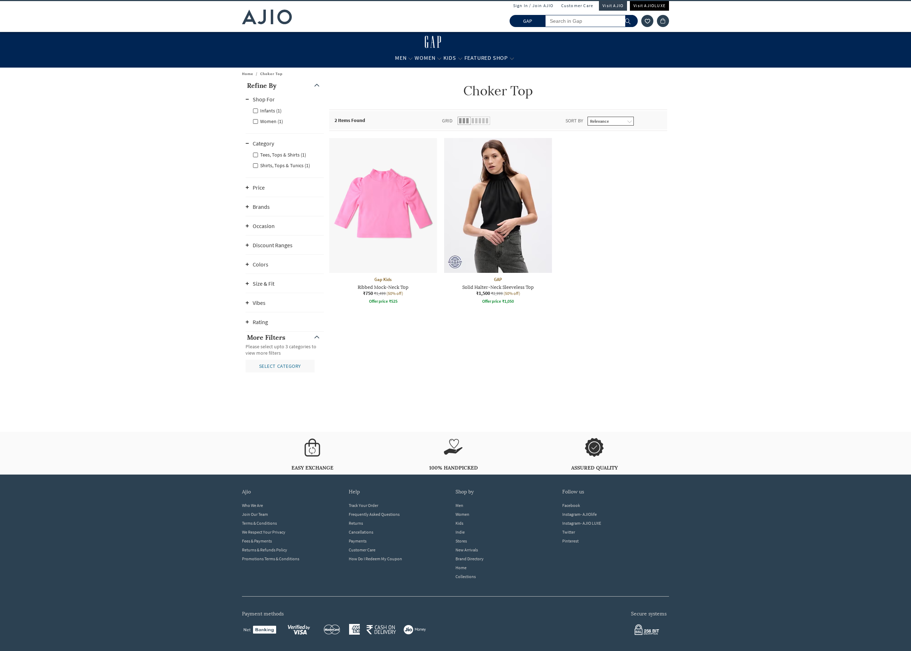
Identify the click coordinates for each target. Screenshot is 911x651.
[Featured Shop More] (512, 58)
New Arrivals (467, 549)
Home (247, 73)
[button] (647, 21)
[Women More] (439, 58)
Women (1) (271, 121)
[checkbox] (284, 110)
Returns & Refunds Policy (264, 549)
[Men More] (410, 58)
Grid (447, 120)
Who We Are (252, 505)
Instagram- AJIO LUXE (581, 523)
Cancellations (361, 532)
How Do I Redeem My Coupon (375, 558)
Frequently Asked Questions (374, 514)
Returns (356, 523)
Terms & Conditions (259, 523)
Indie (460, 532)
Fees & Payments (257, 541)
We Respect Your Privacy (263, 532)
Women (462, 514)
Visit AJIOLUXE (649, 5)
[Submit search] (631, 21)
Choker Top (271, 73)
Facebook (571, 505)
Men (459, 505)
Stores (461, 541)
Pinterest (570, 541)
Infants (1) (270, 110)
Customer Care (577, 5)
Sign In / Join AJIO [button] (533, 5)
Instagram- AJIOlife (579, 514)
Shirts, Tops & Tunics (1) (285, 165)
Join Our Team (255, 514)
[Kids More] (460, 58)
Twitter (568, 532)
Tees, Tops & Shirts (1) (283, 155)
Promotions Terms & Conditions (270, 558)
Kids (459, 523)
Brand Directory (470, 558)
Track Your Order (363, 505)
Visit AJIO (612, 5)
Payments (358, 541)
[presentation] (507, 241)
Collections (466, 576)
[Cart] (663, 21)
